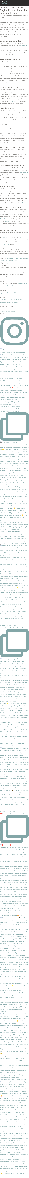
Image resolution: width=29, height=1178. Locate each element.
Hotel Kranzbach (23, 172)
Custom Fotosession (5, 219)
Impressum (3, 293)
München (21, 258)
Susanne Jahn (23, 45)
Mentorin (24, 119)
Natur (26, 258)
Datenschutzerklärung (12, 293)
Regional (8, 260)
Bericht (24, 203)
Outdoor (2, 260)
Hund (16, 258)
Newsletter (12, 286)
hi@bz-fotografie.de (22, 283)
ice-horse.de (15, 302)
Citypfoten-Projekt (5, 244)
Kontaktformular (4, 286)
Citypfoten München (5, 302)
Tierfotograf (14, 260)
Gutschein (7, 221)
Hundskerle (12, 101)
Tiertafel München (6, 237)
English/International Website (7, 300)
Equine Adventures (21, 300)
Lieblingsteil (21, 152)
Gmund (22, 189)
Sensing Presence (14, 136)
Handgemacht (10, 258)
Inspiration (8, 263)
